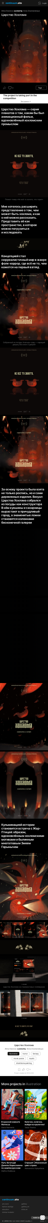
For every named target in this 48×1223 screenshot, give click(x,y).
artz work (5, 1204)
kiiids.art (24, 1209)
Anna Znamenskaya (31, 11)
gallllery (24, 1204)
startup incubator (8, 1212)
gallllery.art (25, 1207)
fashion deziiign (7, 1207)
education (5, 1209)
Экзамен (25, 101)
